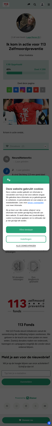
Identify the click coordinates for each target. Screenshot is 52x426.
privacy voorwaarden (36, 203)
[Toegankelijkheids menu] (49, 423)
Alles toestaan (26, 230)
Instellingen (26, 239)
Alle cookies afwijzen (26, 246)
